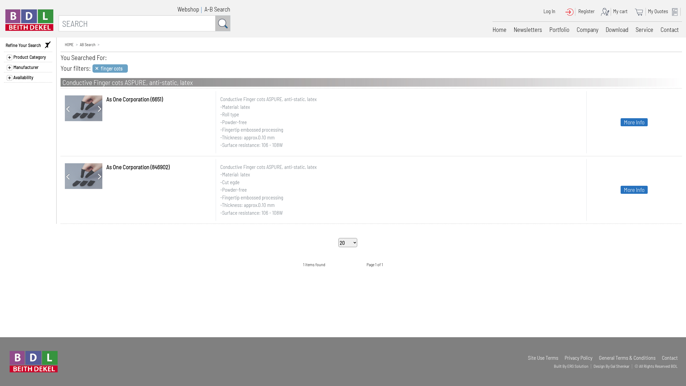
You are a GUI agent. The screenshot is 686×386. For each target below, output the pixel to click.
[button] (67, 108)
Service (644, 29)
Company (587, 29)
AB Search (87, 44)
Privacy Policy (578, 357)
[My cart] (640, 11)
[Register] (606, 11)
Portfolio (559, 29)
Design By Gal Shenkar (611, 366)
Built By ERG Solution (571, 366)
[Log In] (571, 11)
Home (499, 29)
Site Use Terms (543, 357)
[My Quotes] (676, 11)
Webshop (188, 9)
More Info (634, 121)
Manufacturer (25, 67)
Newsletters (528, 29)
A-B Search (217, 9)
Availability (22, 77)
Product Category (29, 57)
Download (617, 29)
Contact (670, 29)
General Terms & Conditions (627, 357)
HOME (69, 44)
